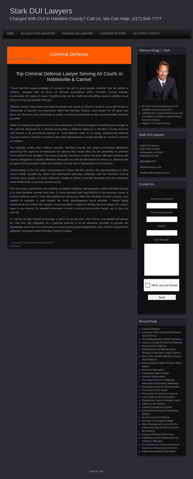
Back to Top (96, 471)
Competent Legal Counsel (155, 373)
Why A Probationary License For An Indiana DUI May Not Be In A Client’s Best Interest (160, 427)
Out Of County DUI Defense (156, 417)
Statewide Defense (113, 33)
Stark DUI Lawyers (41, 11)
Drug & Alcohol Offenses (154, 346)
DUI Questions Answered (38, 33)
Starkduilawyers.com (150, 167)
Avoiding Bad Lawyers (77, 33)
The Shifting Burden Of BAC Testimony (161, 339)
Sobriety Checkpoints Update (157, 407)
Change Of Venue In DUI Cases (158, 434)
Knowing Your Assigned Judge (157, 421)
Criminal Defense (151, 329)
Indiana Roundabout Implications (159, 451)
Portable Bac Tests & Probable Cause (161, 400)
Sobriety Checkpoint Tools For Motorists (162, 342)
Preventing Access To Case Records (160, 387)
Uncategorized (28, 59)
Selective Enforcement (153, 376)
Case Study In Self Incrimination (158, 397)
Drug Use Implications (153, 370)
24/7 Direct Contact (146, 33)
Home (10, 33)
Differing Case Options (153, 404)
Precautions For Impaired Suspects (160, 393)
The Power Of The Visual (154, 390)
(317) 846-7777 (147, 18)
